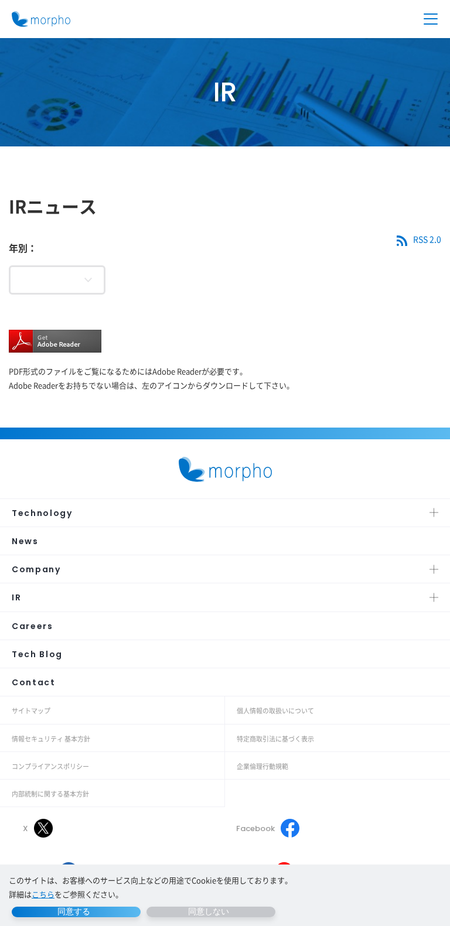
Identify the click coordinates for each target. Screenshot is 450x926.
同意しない (208, 911)
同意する (73, 911)
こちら (43, 894)
